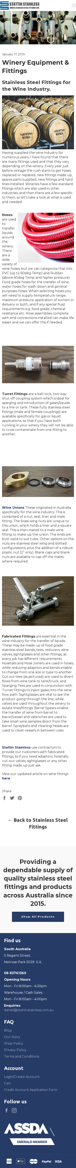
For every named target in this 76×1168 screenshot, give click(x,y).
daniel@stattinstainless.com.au (29, 1010)
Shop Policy (13, 1043)
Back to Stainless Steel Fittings (40, 823)
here (6, 778)
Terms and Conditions (21, 1056)
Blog (8, 1030)
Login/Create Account (22, 1077)
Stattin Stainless (16, 747)
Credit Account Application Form (30, 1090)
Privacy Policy (15, 1050)
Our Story (12, 1037)
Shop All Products (38, 916)
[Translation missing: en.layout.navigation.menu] (74, 5)
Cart (7, 1083)
